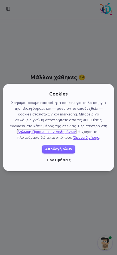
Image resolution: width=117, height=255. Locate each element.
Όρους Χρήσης (86, 137)
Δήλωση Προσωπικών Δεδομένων (46, 131)
